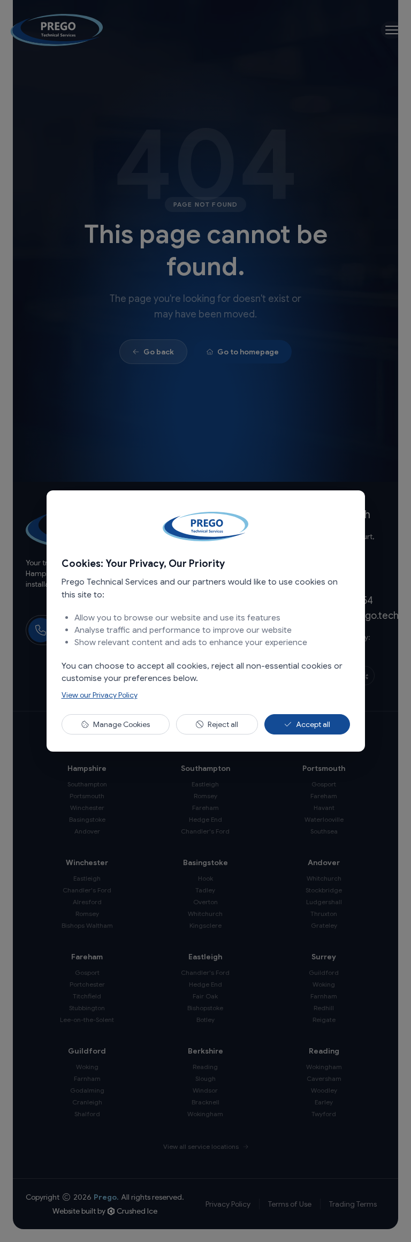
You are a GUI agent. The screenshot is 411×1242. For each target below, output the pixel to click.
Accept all (313, 724)
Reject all (223, 724)
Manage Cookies (121, 724)
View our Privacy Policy (100, 695)
